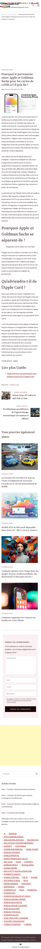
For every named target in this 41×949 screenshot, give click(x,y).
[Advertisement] (20, 42)
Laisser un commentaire (20, 947)
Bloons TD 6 (32, 840)
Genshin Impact (11, 865)
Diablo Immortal (11, 855)
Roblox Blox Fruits (13, 902)
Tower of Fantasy (12, 924)
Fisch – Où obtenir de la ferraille (12, 813)
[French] (17, 3)
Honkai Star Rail (11, 877)
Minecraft (26, 884)
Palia (21, 890)
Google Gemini (10, 868)
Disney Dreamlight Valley (16, 859)
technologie (7, 70)
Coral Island (32, 849)
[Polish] (35, 3)
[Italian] (24, 3)
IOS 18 (25, 877)
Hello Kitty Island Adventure (18, 871)
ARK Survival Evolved (14, 840)
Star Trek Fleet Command (16, 918)
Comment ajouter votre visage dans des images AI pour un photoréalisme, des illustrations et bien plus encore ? (20, 574)
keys (25, 880)
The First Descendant (14, 921)
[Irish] (22, 3)
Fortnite (28, 862)
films (18, 862)
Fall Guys (8, 862)
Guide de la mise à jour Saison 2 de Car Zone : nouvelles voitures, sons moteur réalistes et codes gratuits (19, 821)
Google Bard (27, 865)
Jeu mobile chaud (12, 880)
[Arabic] (1, 3)
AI (4, 834)
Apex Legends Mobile (13, 837)
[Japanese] (27, 3)
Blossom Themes (30, 940)
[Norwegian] (32, 3)
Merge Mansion (11, 884)
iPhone (34, 877)
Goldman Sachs (14, 385)
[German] (19, 3)
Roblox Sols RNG (12, 909)
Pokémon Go (9, 893)
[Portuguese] (37, 3)
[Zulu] (9, 6)
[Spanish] (4, 6)
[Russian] (1, 6)
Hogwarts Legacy (12, 874)
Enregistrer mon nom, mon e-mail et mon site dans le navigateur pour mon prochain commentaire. (21, 700)
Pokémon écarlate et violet (17, 896)
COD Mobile (20, 846)
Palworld (32, 890)
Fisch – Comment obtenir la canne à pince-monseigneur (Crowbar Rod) (17, 797)
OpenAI (21, 887)
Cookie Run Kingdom (13, 849)
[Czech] (6, 3)
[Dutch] (11, 3)
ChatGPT (8, 846)
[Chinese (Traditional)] (4, 3)
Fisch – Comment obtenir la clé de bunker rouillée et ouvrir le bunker (20, 805)
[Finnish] (14, 3)
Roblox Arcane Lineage (14, 899)
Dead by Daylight (12, 852)
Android (13, 834)
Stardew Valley (11, 915)
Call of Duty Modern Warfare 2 (18, 843)
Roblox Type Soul (12, 912)
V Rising (27, 924)
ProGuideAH (17, 937)
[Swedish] (6, 6)
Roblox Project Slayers (15, 906)
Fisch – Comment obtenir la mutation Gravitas (18, 789)
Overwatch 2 (10, 890)
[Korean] (29, 3)
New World (9, 887)
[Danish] (9, 3)
